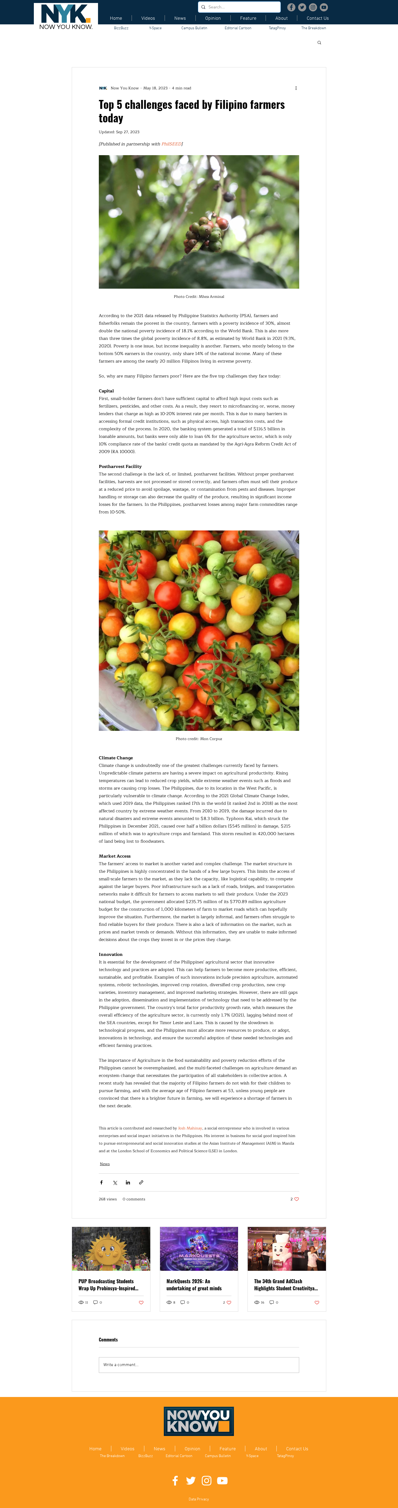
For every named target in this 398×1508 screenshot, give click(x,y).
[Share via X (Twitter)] (114, 1182)
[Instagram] (313, 7)
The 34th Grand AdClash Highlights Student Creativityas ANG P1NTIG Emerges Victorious (285, 1285)
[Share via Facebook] (101, 1182)
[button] (319, 42)
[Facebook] (291, 7)
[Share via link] (141, 1182)
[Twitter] (302, 7)
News (105, 1164)
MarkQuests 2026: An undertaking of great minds (194, 1285)
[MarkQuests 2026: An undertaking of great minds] (199, 1249)
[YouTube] (324, 7)
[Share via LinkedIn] (128, 1182)
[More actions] (296, 88)
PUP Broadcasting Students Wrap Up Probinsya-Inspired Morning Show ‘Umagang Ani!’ (108, 1285)
